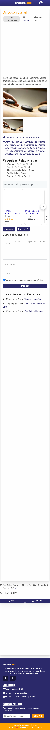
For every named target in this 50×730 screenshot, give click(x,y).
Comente (39, 600)
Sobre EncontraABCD (14, 689)
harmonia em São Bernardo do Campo (25, 142)
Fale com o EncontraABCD (16, 693)
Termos (16, 725)
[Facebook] (5, 678)
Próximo (22, 229)
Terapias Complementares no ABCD (22, 137)
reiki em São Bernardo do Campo (21, 148)
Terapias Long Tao (32, 299)
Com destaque (21, 697)
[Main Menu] (3, 3)
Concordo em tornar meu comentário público (24, 280)
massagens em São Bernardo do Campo (25, 145)
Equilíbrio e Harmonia (34, 311)
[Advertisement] (25, 49)
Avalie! (26, 20)
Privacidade (24, 725)
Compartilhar (11, 20)
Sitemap (34, 725)
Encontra (23, 3)
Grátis (32, 697)
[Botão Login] (41, 3)
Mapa (13, 600)
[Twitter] (13, 678)
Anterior (9, 229)
